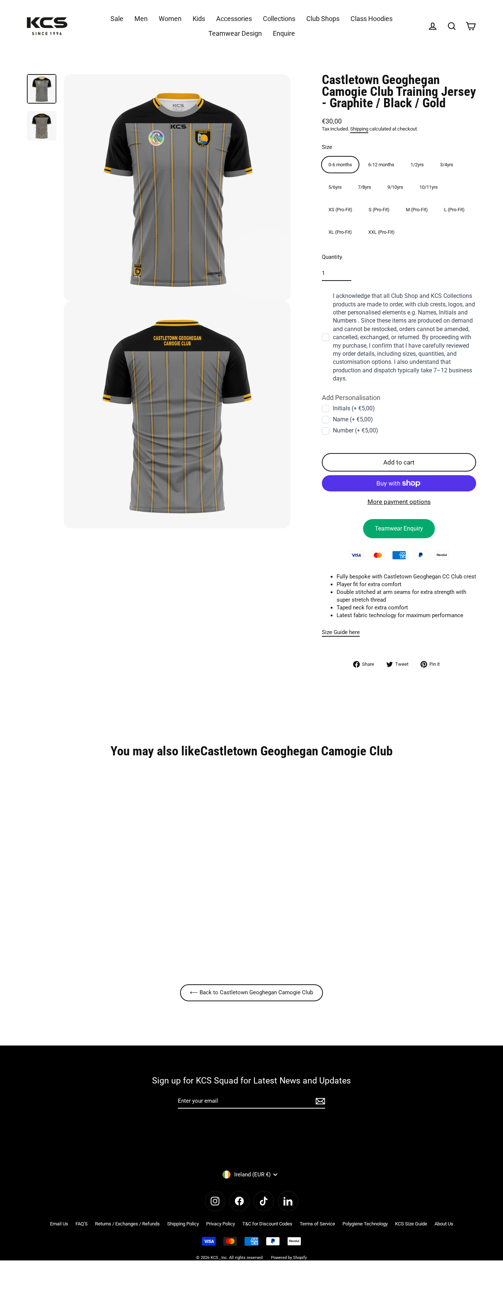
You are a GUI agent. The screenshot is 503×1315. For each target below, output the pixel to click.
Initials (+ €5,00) (354, 407)
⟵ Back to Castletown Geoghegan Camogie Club (251, 992)
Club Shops (323, 18)
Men (141, 18)
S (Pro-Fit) (379, 209)
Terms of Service (317, 1224)
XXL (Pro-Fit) (381, 232)
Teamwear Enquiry (399, 528)
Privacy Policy (220, 1224)
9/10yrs (395, 187)
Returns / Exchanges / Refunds (127, 1224)
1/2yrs (417, 164)
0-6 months (340, 164)
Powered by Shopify (289, 1257)
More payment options (399, 501)
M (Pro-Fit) (417, 209)
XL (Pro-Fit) (340, 232)
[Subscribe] (319, 1101)
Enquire (284, 33)
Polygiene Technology (365, 1224)
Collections (279, 18)
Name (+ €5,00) (353, 419)
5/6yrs (335, 187)
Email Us (59, 1224)
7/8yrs (364, 187)
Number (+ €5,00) (355, 430)
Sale (116, 18)
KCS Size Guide (411, 1224)
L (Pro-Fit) (454, 209)
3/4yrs (446, 164)
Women (170, 18)
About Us (444, 1224)
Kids (199, 18)
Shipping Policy (183, 1224)
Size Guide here (341, 632)
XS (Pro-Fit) (340, 209)
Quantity (332, 257)
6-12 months (381, 164)
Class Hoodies (372, 18)
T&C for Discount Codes (267, 1224)
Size (327, 147)
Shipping (359, 129)
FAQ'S (81, 1224)
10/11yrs (428, 187)
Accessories (234, 18)
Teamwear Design (235, 33)
